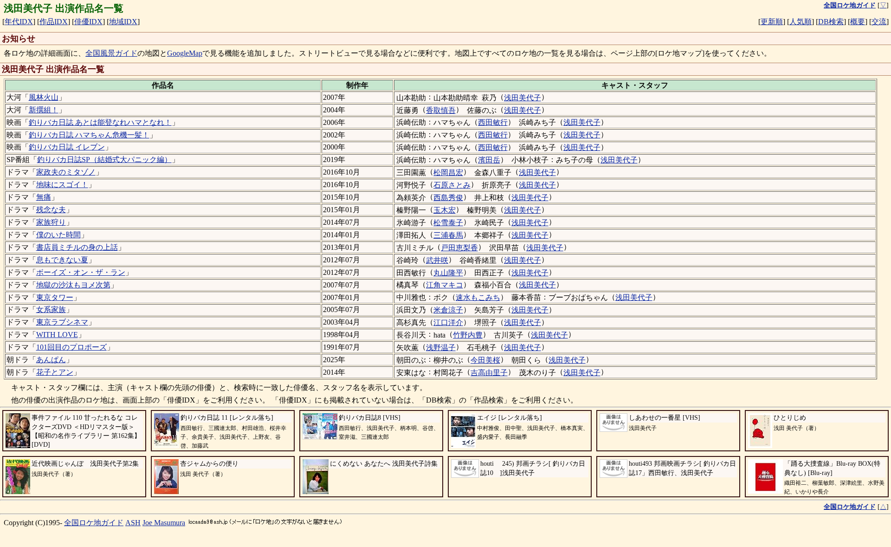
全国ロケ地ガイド (93, 523)
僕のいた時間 (58, 235)
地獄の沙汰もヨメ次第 (73, 285)
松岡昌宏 (448, 172)
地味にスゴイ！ (62, 185)
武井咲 (437, 260)
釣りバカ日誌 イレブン (67, 147)
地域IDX (123, 22)
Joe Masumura (163, 523)
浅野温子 (441, 348)
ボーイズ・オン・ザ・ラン (80, 272)
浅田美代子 (522, 98)
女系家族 (51, 309)
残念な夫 (51, 210)
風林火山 (43, 97)
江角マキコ (444, 285)
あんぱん (51, 360)
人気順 (800, 22)
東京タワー (54, 297)
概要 (857, 22)
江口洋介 (448, 322)
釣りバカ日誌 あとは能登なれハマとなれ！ (100, 122)
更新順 (772, 22)
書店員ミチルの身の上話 (77, 247)
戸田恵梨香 (459, 248)
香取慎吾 (441, 110)
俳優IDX (88, 22)
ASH (133, 523)
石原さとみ (452, 185)
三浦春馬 (448, 235)
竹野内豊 (468, 335)
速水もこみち (478, 297)
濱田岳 (489, 160)
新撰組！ (43, 110)
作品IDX (53, 22)
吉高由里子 (489, 373)
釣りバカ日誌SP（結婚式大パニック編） (104, 159)
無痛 (43, 197)
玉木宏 (444, 210)
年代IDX (19, 22)
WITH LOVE (57, 335)
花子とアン (54, 372)
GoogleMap (184, 53)
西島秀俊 (448, 198)
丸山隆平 (448, 273)
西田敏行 (493, 122)
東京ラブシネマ (62, 322)
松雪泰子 (448, 223)
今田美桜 (485, 360)
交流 (879, 22)
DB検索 (831, 22)
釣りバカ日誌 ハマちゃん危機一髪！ (89, 135)
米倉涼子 (448, 310)
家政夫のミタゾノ (66, 172)
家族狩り (51, 222)
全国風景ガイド (111, 53)
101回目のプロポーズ (71, 347)
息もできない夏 (62, 260)
